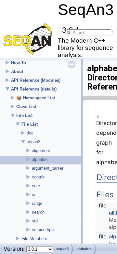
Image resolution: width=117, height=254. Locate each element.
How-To (18, 62)
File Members (34, 238)
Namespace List (39, 97)
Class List (26, 106)
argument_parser (47, 168)
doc (30, 133)
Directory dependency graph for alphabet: (100, 142)
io (33, 194)
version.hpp (43, 229)
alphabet (40, 159)
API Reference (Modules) (35, 80)
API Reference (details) (34, 89)
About (17, 71)
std (35, 221)
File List (24, 115)
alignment (41, 150)
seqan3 (33, 141)
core (36, 185)
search (38, 212)
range (37, 203)
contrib (38, 177)
